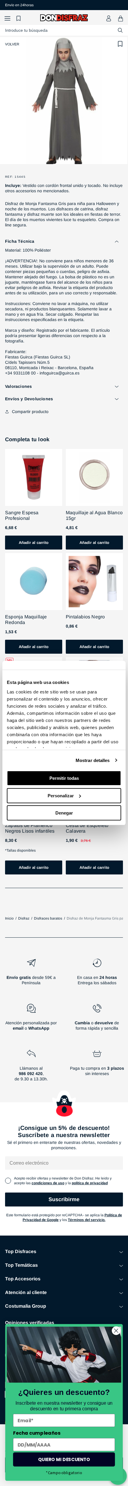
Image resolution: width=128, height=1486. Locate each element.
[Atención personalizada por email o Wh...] (31, 1019)
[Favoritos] (19, 18)
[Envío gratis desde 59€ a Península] (31, 974)
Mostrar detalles (93, 760)
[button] (7, 18)
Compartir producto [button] (30, 411)
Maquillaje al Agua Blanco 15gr (94, 515)
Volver (12, 44)
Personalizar (61, 795)
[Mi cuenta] (109, 18)
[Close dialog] (116, 1330)
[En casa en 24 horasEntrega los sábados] (97, 974)
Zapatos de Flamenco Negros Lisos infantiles (30, 828)
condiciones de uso (48, 1183)
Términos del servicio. (86, 1220)
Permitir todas (64, 778)
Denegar (64, 812)
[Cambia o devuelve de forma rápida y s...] (97, 1019)
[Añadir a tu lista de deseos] (120, 44)
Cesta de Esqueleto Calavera (87, 828)
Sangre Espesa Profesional (22, 515)
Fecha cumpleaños (36, 1433)
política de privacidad (90, 1183)
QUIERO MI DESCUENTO (64, 1459)
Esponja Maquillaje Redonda (26, 619)
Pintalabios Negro (85, 616)
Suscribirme (64, 1199)
